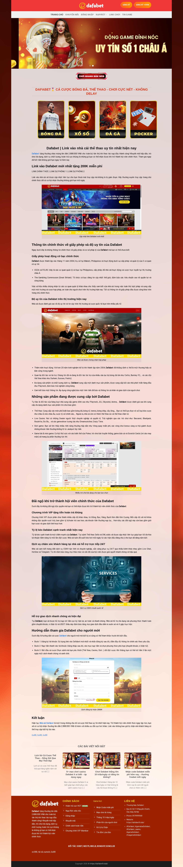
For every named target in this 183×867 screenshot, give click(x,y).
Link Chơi (114, 15)
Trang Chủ (57, 15)
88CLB (93, 846)
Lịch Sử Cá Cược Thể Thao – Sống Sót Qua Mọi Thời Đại (45, 758)
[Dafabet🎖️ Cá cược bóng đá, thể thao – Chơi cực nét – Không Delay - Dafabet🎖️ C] (91, 5)
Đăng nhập (87, 15)
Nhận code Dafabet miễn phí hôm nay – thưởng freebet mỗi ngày (138, 774)
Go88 (34, 735)
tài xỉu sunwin (44, 852)
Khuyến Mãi (72, 15)
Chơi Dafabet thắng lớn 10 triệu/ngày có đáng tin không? (107, 774)
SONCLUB (110, 846)
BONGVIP (101, 846)
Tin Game (127, 15)
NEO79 (86, 846)
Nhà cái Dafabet (46, 723)
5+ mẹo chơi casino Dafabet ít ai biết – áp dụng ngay (76, 774)
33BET (79, 846)
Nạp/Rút (100, 15)
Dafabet (63, 636)
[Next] (165, 43)
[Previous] (17, 43)
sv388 (34, 852)
